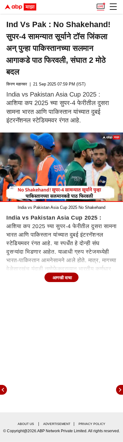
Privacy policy (92, 424)
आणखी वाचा (62, 277)
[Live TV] (101, 5)
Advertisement (56, 424)
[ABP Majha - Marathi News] (20, 7)
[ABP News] (119, 390)
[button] (113, 6)
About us (26, 424)
